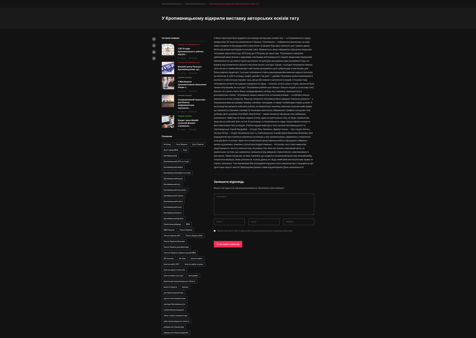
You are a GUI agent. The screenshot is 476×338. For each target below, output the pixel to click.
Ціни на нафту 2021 (172, 264)
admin (183, 58)
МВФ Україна (169, 230)
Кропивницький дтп (172, 184)
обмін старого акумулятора (175, 316)
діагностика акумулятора (175, 298)
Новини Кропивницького (189, 44)
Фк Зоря (182, 258)
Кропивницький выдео (173, 179)
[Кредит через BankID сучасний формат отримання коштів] (168, 121)
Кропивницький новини (173, 196)
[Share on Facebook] (154, 39)
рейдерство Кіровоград (174, 327)
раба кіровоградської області (176, 321)
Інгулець (167, 144)
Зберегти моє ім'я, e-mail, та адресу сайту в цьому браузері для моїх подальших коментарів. (255, 231)
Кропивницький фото (173, 213)
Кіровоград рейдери (172, 224)
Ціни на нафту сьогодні (173, 276)
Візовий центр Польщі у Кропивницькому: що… (190, 68)
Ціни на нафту (196, 258)
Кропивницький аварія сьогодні (177, 173)
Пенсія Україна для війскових (176, 247)
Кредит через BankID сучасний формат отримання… (188, 123)
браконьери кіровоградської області (179, 281)
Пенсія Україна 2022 (194, 236)
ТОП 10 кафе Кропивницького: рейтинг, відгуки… (191, 51)
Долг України (198, 144)
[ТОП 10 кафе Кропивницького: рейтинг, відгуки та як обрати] (168, 50)
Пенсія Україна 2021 (172, 236)
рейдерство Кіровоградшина (176, 333)
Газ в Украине (181, 144)
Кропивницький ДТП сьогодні (176, 161)
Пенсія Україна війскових (174, 241)
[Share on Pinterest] (154, 58)
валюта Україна (170, 287)
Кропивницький (170, 156)
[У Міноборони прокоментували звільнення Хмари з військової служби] (168, 83)
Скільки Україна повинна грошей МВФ (180, 253)
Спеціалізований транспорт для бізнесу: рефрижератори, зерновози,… (192, 103)
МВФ (188, 224)
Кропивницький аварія (173, 167)
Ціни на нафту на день (194, 264)
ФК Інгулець (169, 258)
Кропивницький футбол (174, 219)
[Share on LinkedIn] (154, 52)
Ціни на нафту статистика (174, 270)
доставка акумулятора (173, 293)
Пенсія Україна (186, 230)
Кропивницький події (173, 207)
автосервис (193, 276)
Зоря (185, 150)
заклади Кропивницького (174, 304)
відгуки (185, 287)
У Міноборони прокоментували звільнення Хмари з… (192, 84)
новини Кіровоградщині (174, 310)
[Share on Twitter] (154, 46)
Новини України (185, 77)
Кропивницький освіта (173, 201)
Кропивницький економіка (175, 190)
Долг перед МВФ (171, 150)
